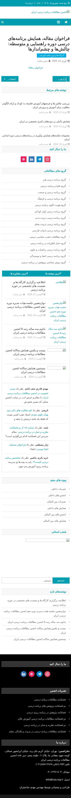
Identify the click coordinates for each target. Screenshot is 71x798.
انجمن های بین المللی (55, 514)
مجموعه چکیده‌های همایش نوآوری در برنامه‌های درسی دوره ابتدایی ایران (35, 137)
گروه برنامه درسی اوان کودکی (50, 211)
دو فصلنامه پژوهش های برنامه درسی (47, 706)
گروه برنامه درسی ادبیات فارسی (49, 230)
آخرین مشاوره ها (19, 273)
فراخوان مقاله (35, 67)
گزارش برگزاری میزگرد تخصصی (60, 79)
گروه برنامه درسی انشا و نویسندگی (48, 256)
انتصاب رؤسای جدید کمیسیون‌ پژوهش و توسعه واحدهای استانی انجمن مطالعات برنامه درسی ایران (8, 79)
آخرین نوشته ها (53, 273)
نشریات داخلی (58, 489)
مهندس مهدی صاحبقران (31, 787)
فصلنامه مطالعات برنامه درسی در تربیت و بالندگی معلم (37, 731)
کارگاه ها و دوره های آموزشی (51, 55)
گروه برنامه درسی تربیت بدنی (50, 217)
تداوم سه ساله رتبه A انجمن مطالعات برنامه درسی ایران (29, 330)
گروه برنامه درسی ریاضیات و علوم (48, 249)
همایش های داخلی (56, 508)
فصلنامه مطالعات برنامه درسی (50, 699)
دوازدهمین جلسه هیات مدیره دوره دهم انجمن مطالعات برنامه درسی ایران (26, 307)
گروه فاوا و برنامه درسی (53, 186)
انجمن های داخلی (57, 495)
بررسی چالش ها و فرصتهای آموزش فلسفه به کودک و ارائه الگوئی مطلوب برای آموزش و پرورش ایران (35, 105)
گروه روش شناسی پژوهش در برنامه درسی (43, 262)
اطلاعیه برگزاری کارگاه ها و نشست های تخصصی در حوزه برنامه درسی (28, 286)
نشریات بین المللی (56, 501)
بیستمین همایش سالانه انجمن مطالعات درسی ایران (28, 370)
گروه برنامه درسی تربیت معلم (50, 224)
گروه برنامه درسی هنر (54, 179)
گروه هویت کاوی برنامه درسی (50, 205)
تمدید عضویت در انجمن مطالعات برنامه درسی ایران (27, 393)
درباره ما (29, 3)
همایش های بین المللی (54, 520)
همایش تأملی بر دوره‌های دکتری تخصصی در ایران (44, 121)
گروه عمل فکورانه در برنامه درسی (48, 243)
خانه (38, 3)
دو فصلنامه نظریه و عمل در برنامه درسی (45, 725)
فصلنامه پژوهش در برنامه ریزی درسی (46, 712)
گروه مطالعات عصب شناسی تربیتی (48, 236)
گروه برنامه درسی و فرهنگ (52, 198)
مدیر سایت (42, 61)
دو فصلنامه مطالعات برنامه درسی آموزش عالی (42, 718)
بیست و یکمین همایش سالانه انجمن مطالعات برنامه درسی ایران (25, 352)
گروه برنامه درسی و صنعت (52, 192)
